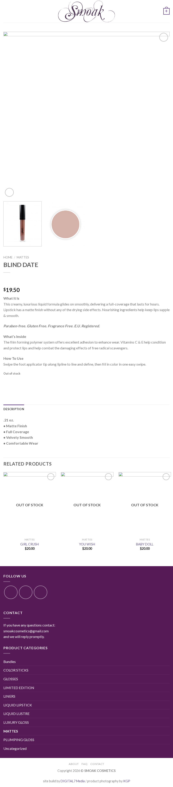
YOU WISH (87, 544)
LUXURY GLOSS (16, 722)
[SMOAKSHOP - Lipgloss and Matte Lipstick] (86, 11)
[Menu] (6, 11)
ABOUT (74, 764)
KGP (126, 781)
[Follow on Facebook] (11, 592)
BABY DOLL (144, 544)
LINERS (9, 696)
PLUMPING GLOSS (18, 739)
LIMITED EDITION (18, 687)
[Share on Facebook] (15, 382)
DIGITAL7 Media (73, 781)
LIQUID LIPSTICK (17, 705)
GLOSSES (10, 679)
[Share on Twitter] (23, 382)
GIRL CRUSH (29, 544)
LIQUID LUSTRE (16, 713)
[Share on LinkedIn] (48, 382)
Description (13, 409)
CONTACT (97, 764)
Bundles (9, 661)
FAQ (84, 764)
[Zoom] (9, 192)
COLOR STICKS (15, 670)
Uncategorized (15, 748)
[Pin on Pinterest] (40, 382)
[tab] (13, 409)
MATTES (23, 257)
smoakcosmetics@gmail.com (26, 631)
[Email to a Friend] (32, 382)
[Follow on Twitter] (40, 592)
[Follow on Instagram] (25, 592)
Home (7, 257)
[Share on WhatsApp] (7, 382)
